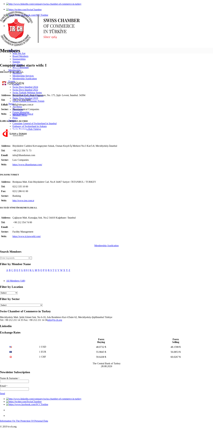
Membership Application (106, 245)
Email (3, 386)
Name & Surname (9, 378)
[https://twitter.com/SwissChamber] (24, 9)
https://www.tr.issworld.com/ (26, 236)
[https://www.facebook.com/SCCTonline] (27, 404)
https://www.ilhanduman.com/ (27, 164)
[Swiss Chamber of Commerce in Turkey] (40, 45)
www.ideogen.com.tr (22, 114)
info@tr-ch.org (54, 320)
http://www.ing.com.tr (23, 200)
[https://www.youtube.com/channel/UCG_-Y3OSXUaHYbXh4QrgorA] (8, 415)
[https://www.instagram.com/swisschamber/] (8, 410)
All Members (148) (15, 280)
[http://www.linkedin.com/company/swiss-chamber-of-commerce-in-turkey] (43, 3)
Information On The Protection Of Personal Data (24, 421)
